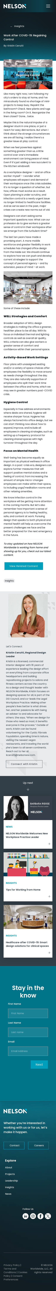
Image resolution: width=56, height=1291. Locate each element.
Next (39, 1064)
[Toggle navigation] (48, 6)
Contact (15, 1145)
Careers (39, 1145)
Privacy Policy (12, 1265)
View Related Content (23, 566)
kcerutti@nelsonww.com (20, 755)
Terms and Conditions (10, 1270)
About (8, 1167)
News (8, 1194)
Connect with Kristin (24, 764)
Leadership (11, 1180)
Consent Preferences (13, 1277)
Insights (17, 26)
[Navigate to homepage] (15, 6)
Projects (10, 1174)
